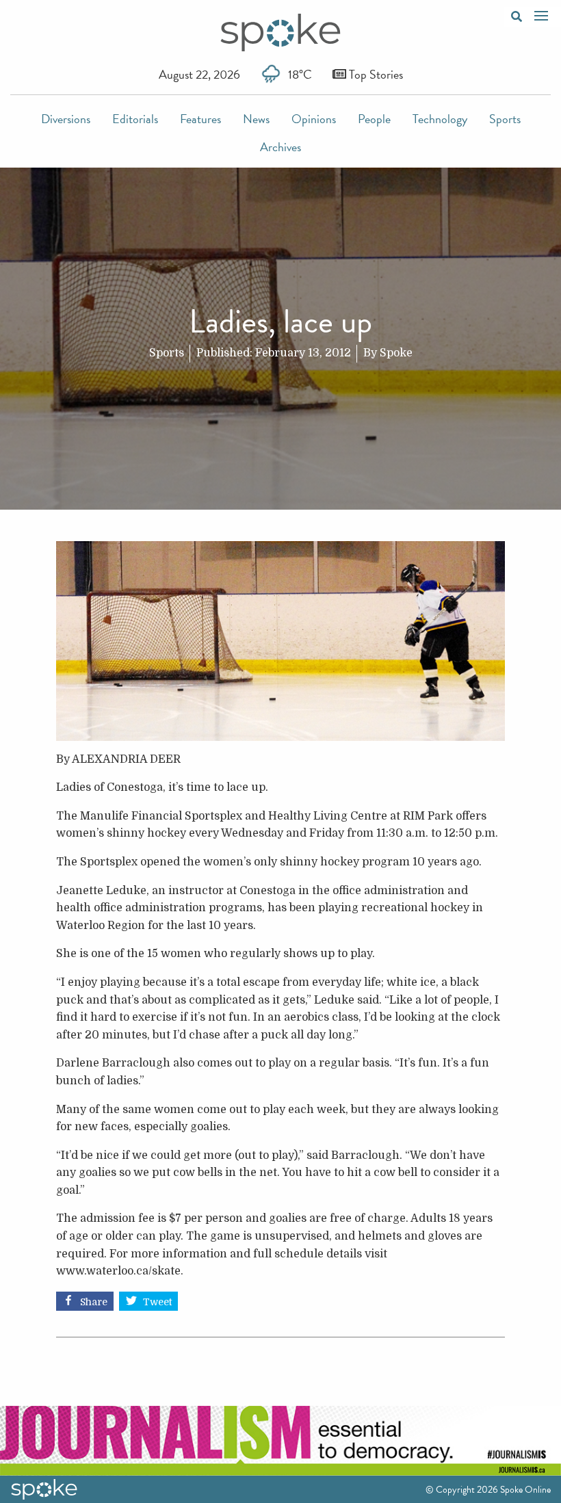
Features (200, 118)
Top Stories (374, 74)
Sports (505, 118)
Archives (280, 147)
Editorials (135, 118)
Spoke (396, 353)
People (374, 118)
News (256, 118)
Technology (440, 118)
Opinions (313, 118)
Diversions (65, 118)
